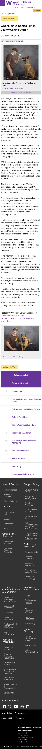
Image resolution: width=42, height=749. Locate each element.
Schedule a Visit (21, 375)
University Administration (23, 474)
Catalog (7, 519)
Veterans (20, 718)
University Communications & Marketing (25, 442)
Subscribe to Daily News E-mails (26, 409)
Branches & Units (9, 513)
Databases (8, 523)
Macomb (16, 7)
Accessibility (7, 713)
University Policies (8, 648)
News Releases (10, 490)
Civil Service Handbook (9, 678)
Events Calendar (11, 501)
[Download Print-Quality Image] (13, 88)
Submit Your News (20, 417)
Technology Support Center (31, 571)
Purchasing (30, 623)
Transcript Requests (8, 542)
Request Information (21, 383)
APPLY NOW (37, 10)
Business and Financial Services (30, 602)
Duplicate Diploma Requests (8, 550)
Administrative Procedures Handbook (10, 671)
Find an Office (31, 645)
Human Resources (29, 618)
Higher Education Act (10, 633)
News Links (17, 391)
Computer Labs (31, 552)
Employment (20, 713)
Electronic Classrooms (30, 557)
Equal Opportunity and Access (30, 610)
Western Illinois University (22, 3)
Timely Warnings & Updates (24, 425)
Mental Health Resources (31, 510)
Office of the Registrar (9, 535)
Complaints (9, 693)
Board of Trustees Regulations (9, 656)
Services (7, 528)
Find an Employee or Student (30, 639)
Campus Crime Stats (31, 517)
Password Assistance (29, 564)
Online (32, 7)
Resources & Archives (21, 433)
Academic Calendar (8, 495)
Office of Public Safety (31, 491)
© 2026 (6, 746)
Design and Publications (9, 607)
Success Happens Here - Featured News (26, 400)
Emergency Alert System (30, 497)
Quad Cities (25, 7)
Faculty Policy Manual (9, 663)
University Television (8, 618)
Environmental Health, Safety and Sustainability (31, 536)
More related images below (21, 92)
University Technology (30, 577)
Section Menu (9, 18)
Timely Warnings (29, 504)
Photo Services (18, 458)
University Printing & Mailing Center (10, 599)
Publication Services (20, 451)
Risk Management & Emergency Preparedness (31, 526)
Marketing (16, 466)
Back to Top (9, 367)
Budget (28, 595)
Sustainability (7, 718)
